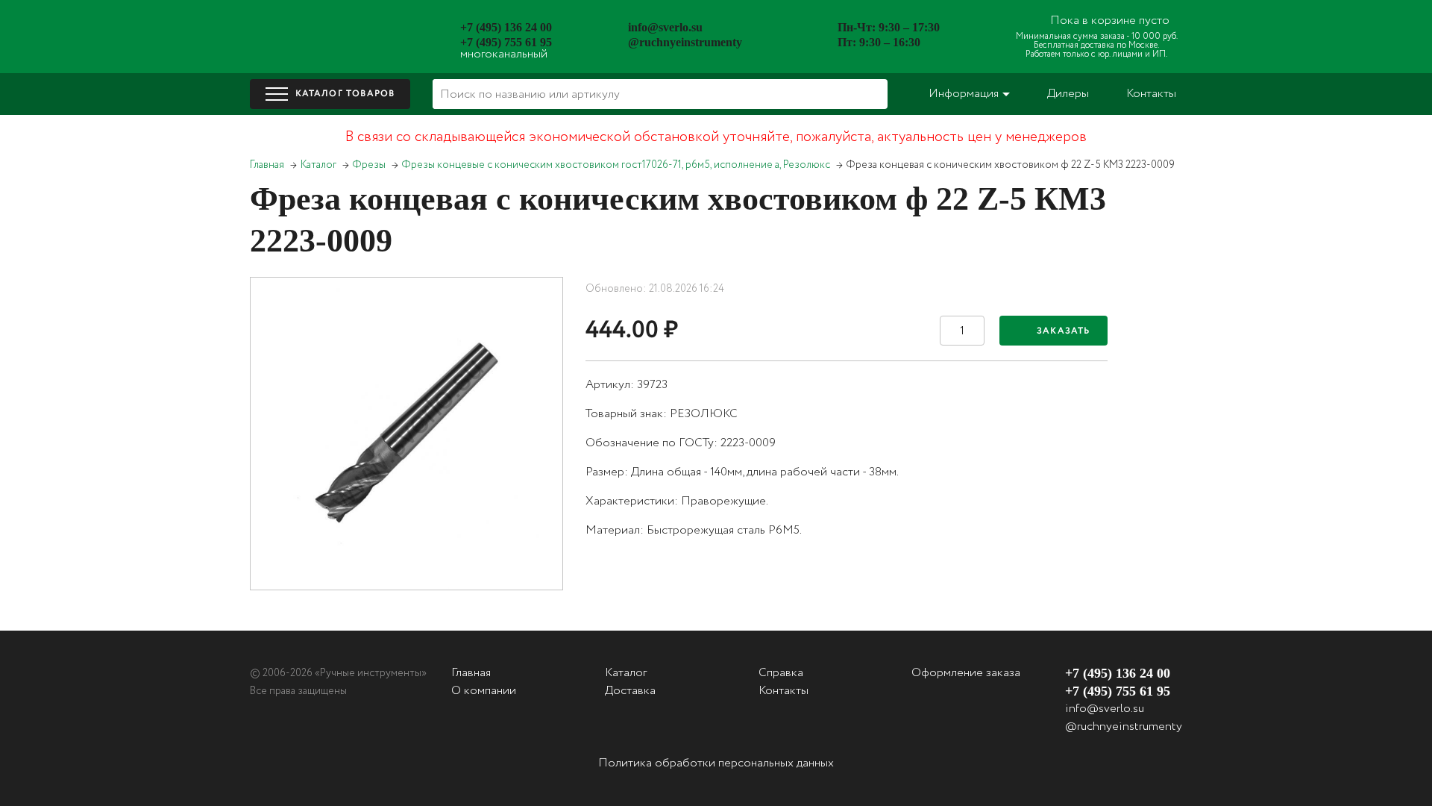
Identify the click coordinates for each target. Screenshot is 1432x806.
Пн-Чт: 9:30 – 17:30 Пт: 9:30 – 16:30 (889, 35)
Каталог (318, 164)
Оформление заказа (965, 672)
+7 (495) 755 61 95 (506, 42)
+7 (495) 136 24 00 (506, 27)
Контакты (1151, 93)
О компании (483, 690)
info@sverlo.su (665, 27)
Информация (964, 93)
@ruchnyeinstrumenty (685, 42)
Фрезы (369, 164)
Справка (781, 672)
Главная (267, 164)
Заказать (1063, 331)
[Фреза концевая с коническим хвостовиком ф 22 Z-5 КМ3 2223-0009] (406, 433)
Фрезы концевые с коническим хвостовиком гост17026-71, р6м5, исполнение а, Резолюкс (616, 164)
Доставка (630, 690)
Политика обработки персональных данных (716, 763)
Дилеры (1068, 93)
